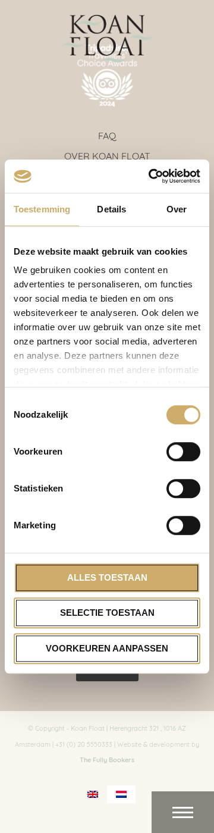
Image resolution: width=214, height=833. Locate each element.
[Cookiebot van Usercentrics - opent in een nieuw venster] (151, 176)
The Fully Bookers (107, 759)
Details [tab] (111, 209)
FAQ (107, 135)
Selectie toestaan (107, 612)
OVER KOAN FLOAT (107, 155)
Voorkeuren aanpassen (107, 648)
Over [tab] (176, 209)
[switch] (183, 451)
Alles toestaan (107, 577)
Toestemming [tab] (42, 209)
